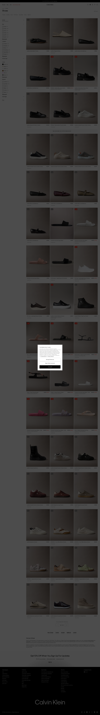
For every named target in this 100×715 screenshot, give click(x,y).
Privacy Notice (51, 356)
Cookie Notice (43, 356)
